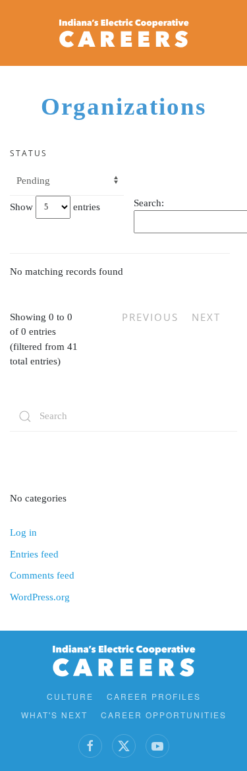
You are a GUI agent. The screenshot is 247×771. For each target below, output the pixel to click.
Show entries (55, 206)
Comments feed (42, 575)
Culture (70, 696)
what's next (54, 714)
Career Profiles (154, 696)
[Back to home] (124, 33)
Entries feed (34, 554)
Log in (23, 532)
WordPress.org (40, 597)
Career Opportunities (164, 714)
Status (28, 153)
